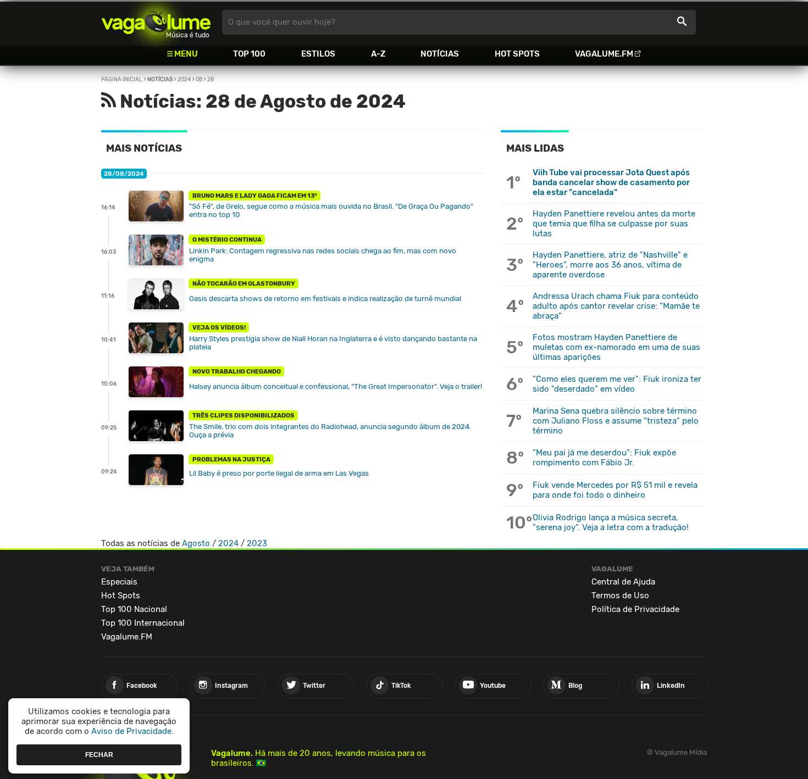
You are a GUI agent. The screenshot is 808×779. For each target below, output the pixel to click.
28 (210, 79)
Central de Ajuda (623, 582)
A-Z (378, 54)
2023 (257, 543)
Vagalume (156, 22)
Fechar (99, 754)
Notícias (439, 54)
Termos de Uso (620, 595)
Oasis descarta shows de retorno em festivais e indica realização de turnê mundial (325, 298)
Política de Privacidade (635, 609)
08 (199, 79)
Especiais (119, 582)
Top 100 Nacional (134, 609)
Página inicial (121, 79)
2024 (184, 79)
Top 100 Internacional (143, 623)
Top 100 (249, 54)
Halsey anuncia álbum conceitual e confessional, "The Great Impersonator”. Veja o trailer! (335, 386)
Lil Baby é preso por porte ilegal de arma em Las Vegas (279, 473)
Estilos (318, 54)
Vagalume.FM (604, 54)
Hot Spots (517, 54)
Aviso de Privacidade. (132, 731)
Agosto (196, 543)
